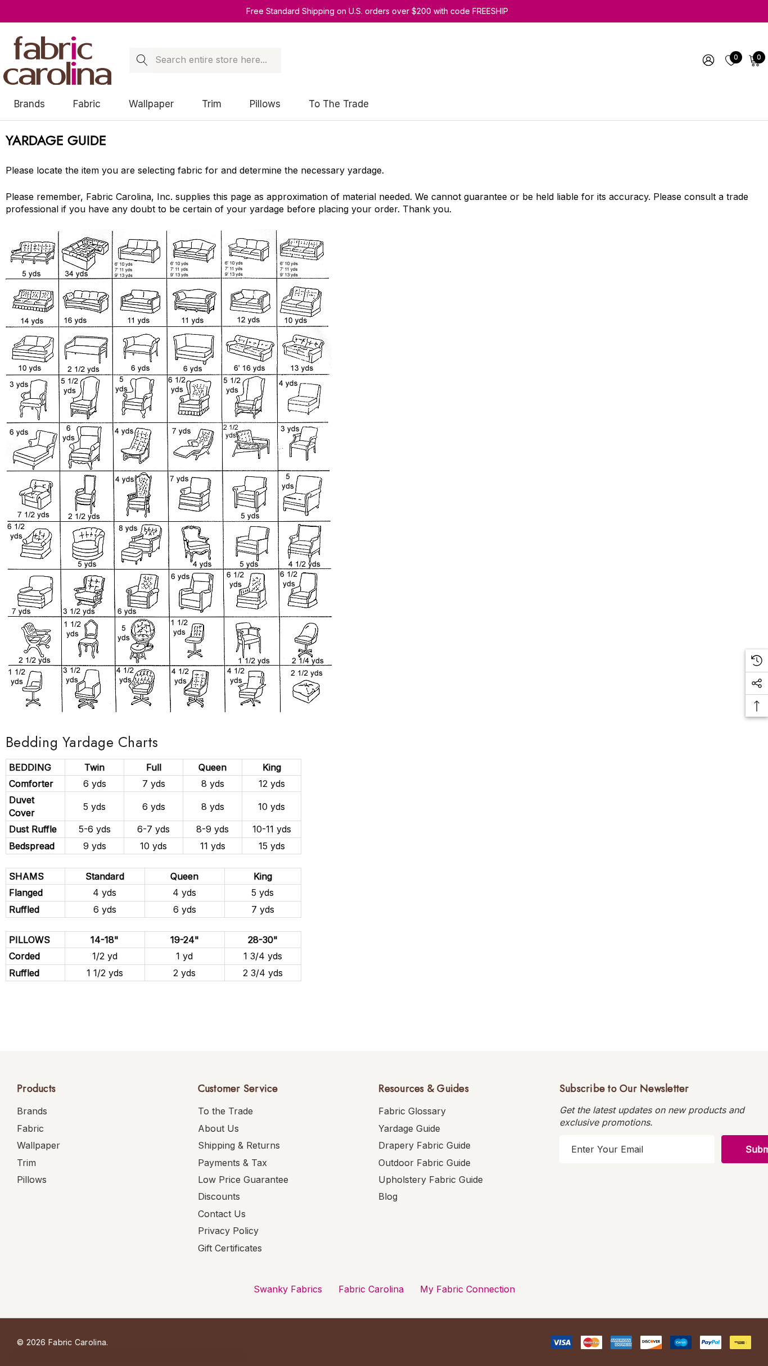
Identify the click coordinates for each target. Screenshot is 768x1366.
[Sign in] (707, 60)
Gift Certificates (230, 1248)
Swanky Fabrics (288, 1289)
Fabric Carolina (371, 1289)
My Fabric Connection (467, 1289)
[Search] (142, 60)
